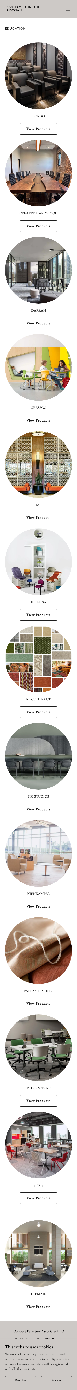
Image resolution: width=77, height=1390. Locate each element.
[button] (68, 9)
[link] (28, 10)
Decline (20, 1380)
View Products (38, 129)
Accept (56, 1380)
